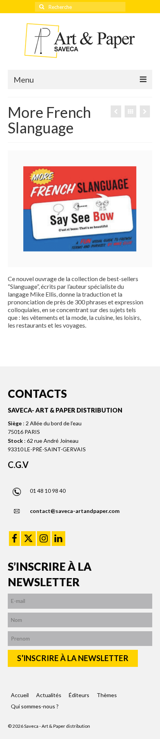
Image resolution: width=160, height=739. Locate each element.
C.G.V (18, 464)
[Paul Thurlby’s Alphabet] (145, 111)
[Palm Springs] (116, 111)
